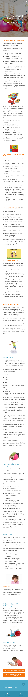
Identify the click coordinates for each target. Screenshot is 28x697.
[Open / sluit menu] (26, 2)
